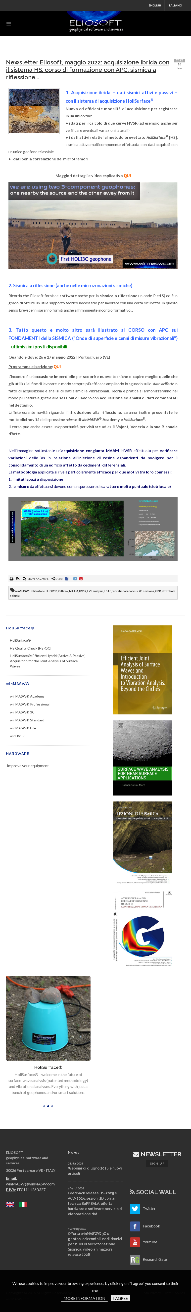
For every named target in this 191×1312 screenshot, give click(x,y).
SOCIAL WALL (155, 1192)
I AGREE (120, 1298)
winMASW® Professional (29, 704)
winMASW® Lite (23, 728)
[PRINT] (12, 578)
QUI (127, 176)
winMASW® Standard (27, 720)
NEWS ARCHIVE (37, 578)
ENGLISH (154, 5)
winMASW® (17, 684)
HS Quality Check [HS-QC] (30, 648)
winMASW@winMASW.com (30, 1183)
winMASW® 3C (22, 712)
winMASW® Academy (27, 696)
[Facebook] (66, 578)
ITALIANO (174, 5)
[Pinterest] (81, 578)
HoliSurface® (20, 628)
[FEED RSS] (18, 578)
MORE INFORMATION (84, 1298)
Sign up (157, 1163)
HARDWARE (17, 753)
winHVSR (17, 736)
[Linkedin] (75, 578)
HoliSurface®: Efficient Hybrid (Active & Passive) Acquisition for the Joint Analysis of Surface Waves (48, 661)
